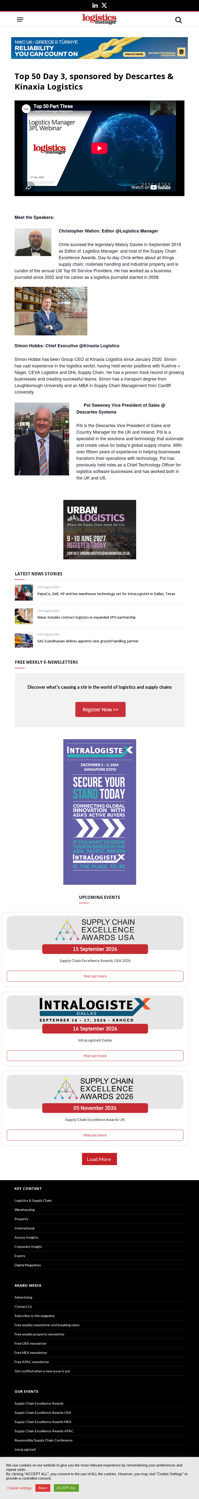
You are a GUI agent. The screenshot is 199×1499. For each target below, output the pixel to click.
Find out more (95, 976)
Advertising (23, 1297)
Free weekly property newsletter (40, 1334)
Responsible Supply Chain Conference (44, 1440)
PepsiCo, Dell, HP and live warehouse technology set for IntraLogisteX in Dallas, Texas (106, 593)
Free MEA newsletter (31, 1352)
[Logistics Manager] (99, 19)
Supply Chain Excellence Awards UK (95, 1119)
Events (20, 1256)
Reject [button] (42, 1488)
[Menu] (20, 19)
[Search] (178, 19)
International (24, 1228)
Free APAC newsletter (32, 1362)
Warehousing (25, 1210)
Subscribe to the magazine (35, 1316)
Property (21, 1219)
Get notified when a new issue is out (42, 1371)
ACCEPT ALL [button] (66, 1488)
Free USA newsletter (31, 1343)
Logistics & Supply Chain (33, 1200)
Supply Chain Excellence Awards (39, 1403)
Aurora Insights (26, 1237)
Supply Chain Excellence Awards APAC (44, 1431)
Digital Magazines (28, 1265)
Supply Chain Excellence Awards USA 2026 (95, 960)
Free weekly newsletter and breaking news (47, 1325)
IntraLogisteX (25, 1449)
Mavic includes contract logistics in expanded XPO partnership (86, 617)
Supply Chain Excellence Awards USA (43, 1412)
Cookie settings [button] (19, 1488)
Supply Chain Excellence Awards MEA (43, 1422)
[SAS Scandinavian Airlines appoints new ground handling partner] (24, 640)
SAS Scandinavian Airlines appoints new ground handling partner (88, 641)
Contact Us (23, 1306)
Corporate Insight (28, 1246)
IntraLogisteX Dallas (95, 1040)
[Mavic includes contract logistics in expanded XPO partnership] (24, 616)
